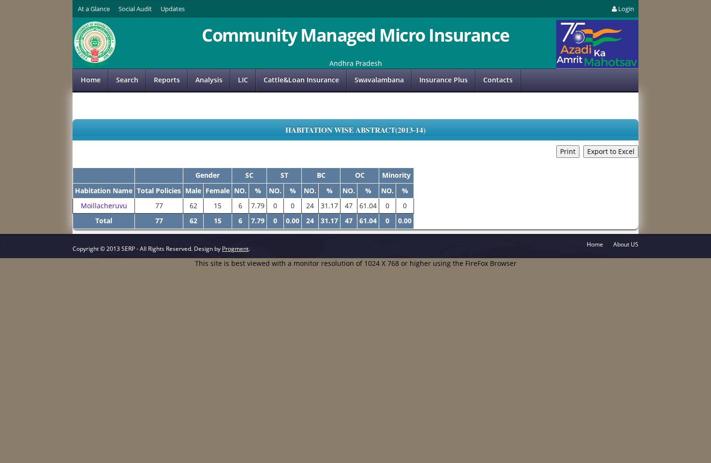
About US (625, 244)
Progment (235, 249)
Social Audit (135, 8)
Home (91, 79)
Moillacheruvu (104, 205)
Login (626, 8)
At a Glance (94, 8)
